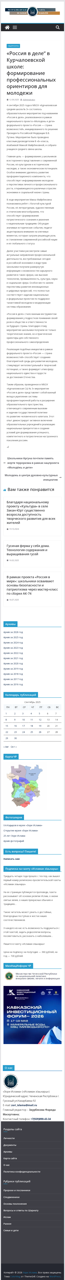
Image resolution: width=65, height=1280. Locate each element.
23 (15, 732)
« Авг (6, 746)
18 (31, 725)
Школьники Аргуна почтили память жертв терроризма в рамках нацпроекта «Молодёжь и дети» (33, 463)
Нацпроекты (13, 46)
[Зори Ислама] (7, 27)
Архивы (7, 1151)
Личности (9, 1138)
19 (40, 725)
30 (15, 738)
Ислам (7, 1217)
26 (40, 732)
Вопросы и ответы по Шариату (20, 1210)
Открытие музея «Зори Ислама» (20, 830)
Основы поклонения (15, 1203)
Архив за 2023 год (13, 647)
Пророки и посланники (16, 1190)
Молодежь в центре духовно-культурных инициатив (31, 477)
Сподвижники (11, 1197)
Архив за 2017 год (13, 679)
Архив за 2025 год (13, 637)
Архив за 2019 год (13, 668)
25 (31, 732)
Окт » (14, 746)
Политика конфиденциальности (21, 1171)
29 (7, 738)
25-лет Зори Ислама (14, 835)
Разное (7, 1223)
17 (23, 725)
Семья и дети (11, 1230)
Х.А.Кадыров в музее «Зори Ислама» (22, 825)
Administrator (29, 99)
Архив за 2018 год (13, 673)
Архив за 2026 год (13, 632)
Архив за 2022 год (13, 652)
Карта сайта (10, 1158)
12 (40, 719)
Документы (9, 1145)
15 (7, 725)
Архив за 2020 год (13, 663)
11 (31, 719)
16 (15, 725)
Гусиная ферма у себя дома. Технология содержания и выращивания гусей (28, 550)
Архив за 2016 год (13, 684)
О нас (6, 1164)
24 (23, 732)
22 (7, 732)
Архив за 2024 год (13, 642)
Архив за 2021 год (13, 658)
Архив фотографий (13, 840)
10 (23, 719)
